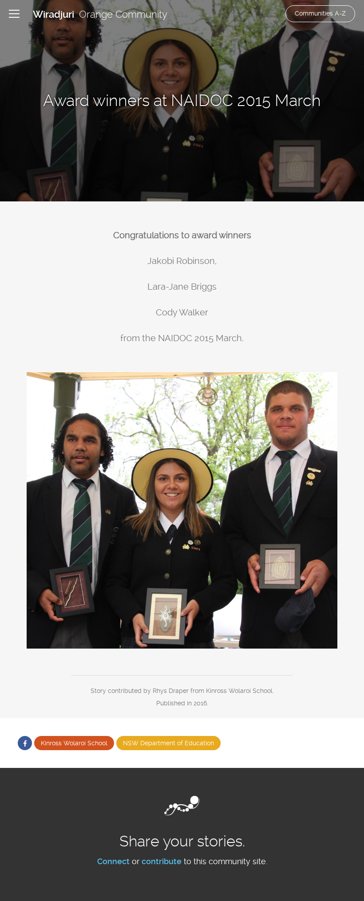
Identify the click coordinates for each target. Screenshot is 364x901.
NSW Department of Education (168, 743)
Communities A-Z (320, 13)
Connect (113, 861)
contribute (162, 861)
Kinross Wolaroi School (74, 743)
